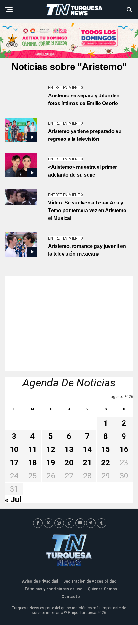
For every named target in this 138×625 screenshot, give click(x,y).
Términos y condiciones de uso (53, 589)
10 (14, 449)
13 (69, 449)
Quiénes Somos (102, 589)
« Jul (13, 499)
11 (32, 449)
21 (87, 462)
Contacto (70, 596)
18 (32, 462)
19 (50, 462)
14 (87, 449)
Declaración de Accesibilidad (89, 581)
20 (69, 462)
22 (105, 462)
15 (105, 449)
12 (50, 449)
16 (123, 449)
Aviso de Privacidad (40, 581)
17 (14, 462)
